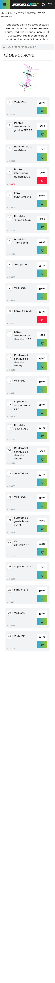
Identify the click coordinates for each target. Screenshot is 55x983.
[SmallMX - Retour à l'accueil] (25, 5)
